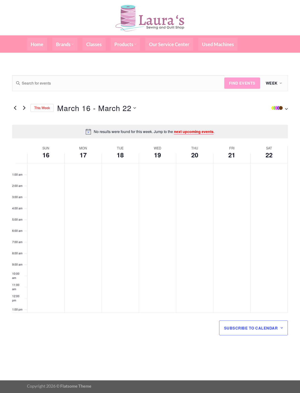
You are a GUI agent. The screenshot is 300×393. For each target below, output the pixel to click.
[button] (278, 108)
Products (123, 44)
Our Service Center (169, 44)
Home (37, 44)
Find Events (242, 83)
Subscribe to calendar (251, 328)
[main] (150, 216)
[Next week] (24, 108)
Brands (63, 44)
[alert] (150, 131)
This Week (42, 107)
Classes (94, 44)
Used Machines (218, 44)
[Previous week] (15, 108)
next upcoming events (194, 131)
